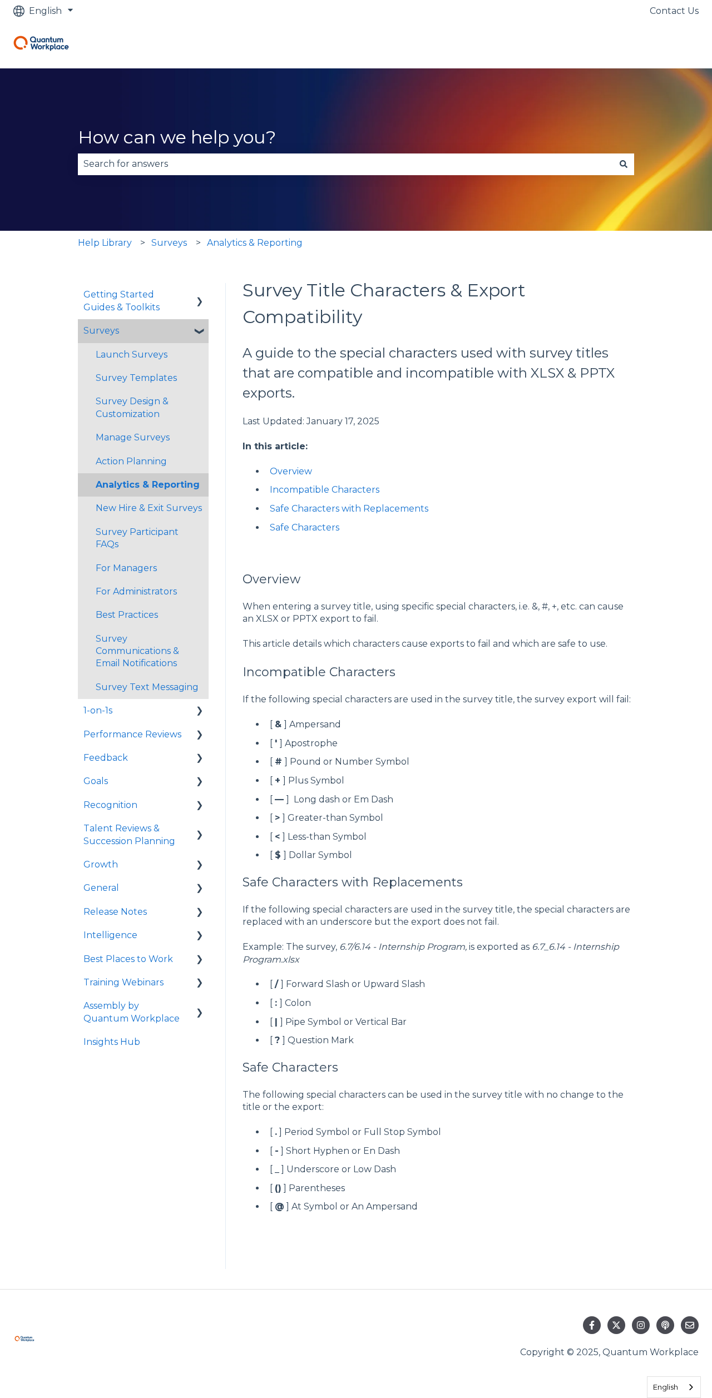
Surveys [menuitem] (101, 330)
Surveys (169, 242)
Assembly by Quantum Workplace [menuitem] (131, 1011)
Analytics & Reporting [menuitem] (148, 484)
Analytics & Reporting (255, 242)
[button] (200, 295)
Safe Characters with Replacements (349, 508)
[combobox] (345, 164)
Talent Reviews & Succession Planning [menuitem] (129, 834)
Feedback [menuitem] (105, 757)
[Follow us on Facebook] (592, 1325)
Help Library (105, 242)
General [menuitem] (101, 888)
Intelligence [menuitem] (110, 935)
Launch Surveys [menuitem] (131, 354)
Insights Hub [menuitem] (111, 1042)
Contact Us (674, 11)
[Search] (623, 164)
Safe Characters (304, 527)
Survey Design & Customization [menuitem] (132, 407)
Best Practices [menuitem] (127, 614)
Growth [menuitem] (100, 864)
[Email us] (690, 1325)
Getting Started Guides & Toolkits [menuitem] (121, 300)
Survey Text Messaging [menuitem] (147, 687)
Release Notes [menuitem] (115, 911)
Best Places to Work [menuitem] (128, 959)
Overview (291, 471)
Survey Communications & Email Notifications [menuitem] (137, 651)
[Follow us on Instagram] (641, 1325)
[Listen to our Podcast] (665, 1325)
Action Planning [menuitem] (131, 461)
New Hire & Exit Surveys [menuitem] (149, 508)
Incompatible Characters (324, 489)
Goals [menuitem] (95, 781)
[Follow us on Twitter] (616, 1325)
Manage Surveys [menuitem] (133, 437)
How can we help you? (177, 137)
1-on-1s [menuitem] (97, 710)
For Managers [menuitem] (126, 568)
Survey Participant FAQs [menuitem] (137, 538)
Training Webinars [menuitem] (123, 982)
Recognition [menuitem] (110, 805)
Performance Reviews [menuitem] (132, 734)
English (665, 1386)
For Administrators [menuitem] (136, 591)
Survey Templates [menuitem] (136, 378)
